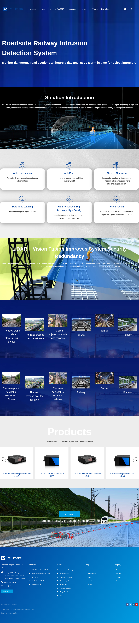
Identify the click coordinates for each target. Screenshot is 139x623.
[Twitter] (130, 604)
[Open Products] (38, 9)
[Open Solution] (50, 9)
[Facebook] (127, 604)
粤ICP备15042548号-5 (9, 613)
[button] (125, 9)
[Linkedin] (133, 604)
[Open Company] (77, 9)
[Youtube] (136, 604)
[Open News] (88, 9)
